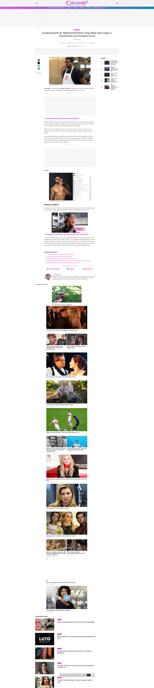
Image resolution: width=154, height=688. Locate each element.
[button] (109, 3)
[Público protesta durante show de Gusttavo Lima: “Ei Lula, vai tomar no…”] (106, 64)
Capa (36, 26)
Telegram (71, 269)
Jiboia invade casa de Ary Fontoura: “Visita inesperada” (76, 622)
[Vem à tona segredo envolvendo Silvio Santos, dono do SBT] (106, 70)
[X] (39, 63)
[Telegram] (39, 68)
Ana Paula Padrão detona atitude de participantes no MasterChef (62, 118)
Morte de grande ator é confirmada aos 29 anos (114, 75)
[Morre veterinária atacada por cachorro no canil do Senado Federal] (106, 88)
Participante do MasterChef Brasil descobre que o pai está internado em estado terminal (68, 260)
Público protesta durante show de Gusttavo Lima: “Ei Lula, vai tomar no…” (114, 62)
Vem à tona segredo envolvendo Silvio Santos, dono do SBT (114, 69)
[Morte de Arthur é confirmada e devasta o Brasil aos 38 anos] (44, 639)
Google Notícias (88, 269)
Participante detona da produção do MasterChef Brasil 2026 (61, 258)
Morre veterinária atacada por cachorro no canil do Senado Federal (114, 87)
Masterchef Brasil (65, 88)
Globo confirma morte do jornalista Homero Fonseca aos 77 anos (114, 80)
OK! (88, 675)
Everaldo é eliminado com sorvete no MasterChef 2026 (60, 254)
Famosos (39, 26)
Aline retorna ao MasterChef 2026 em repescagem (59, 256)
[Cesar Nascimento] (69, 46)
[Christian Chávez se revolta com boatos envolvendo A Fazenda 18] (44, 668)
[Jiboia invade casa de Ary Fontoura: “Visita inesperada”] (44, 624)
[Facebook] (39, 60)
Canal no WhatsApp (54, 269)
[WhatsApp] (39, 66)
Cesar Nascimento (74, 46)
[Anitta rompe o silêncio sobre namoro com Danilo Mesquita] (44, 653)
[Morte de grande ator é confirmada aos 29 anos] (106, 76)
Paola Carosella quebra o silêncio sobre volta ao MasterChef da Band (64, 262)
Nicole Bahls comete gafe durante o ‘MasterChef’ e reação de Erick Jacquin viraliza (66, 234)
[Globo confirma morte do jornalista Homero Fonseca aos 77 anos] (106, 82)
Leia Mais (84, 675)
